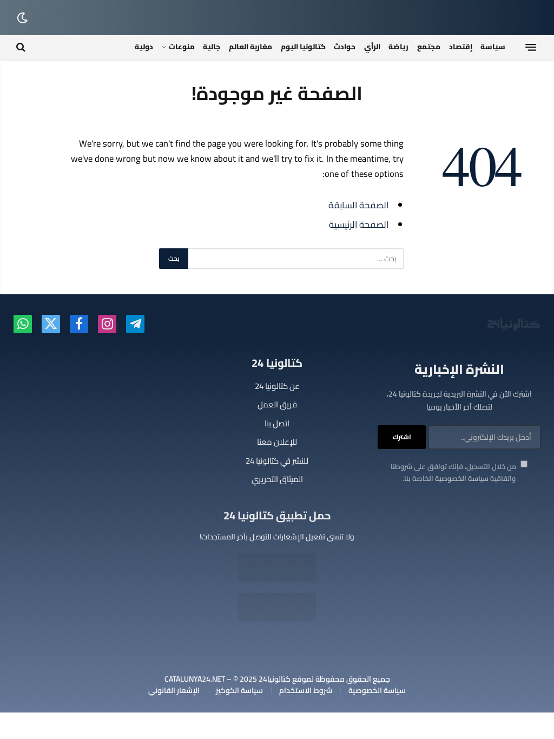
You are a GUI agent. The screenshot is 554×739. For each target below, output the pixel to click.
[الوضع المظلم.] (23, 18)
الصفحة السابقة (358, 204)
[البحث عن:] (295, 258)
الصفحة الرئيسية (358, 224)
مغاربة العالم (250, 46)
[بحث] (22, 47)
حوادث (344, 46)
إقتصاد (460, 46)
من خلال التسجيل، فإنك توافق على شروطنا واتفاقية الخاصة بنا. (454, 472)
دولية (144, 46)
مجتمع (428, 46)
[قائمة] (530, 47)
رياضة (398, 46)
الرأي (372, 46)
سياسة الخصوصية (462, 478)
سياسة (492, 46)
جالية (211, 46)
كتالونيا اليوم (303, 46)
